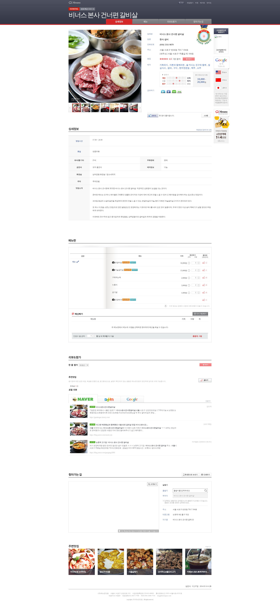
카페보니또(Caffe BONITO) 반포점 (198, 572)
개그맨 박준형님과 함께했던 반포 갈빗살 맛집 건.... (122, 425)
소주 (199, 68)
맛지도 (209, 3)
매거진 (202, 3)
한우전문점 (184, 68)
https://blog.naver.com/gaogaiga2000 (102, 453)
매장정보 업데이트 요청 (203, 130)
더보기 (207, 547)
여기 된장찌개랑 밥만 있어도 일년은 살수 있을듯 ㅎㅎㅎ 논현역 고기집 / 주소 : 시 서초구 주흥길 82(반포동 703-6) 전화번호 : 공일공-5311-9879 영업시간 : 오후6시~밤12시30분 (133, 447)
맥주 (193, 68)
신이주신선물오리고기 (166, 572)
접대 (170, 68)
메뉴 (74, 262)
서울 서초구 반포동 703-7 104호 (174, 50)
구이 (175, 68)
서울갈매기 (133, 572)
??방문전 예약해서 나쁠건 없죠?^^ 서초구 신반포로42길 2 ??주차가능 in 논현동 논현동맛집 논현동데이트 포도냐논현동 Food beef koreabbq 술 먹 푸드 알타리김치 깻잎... (133, 411)
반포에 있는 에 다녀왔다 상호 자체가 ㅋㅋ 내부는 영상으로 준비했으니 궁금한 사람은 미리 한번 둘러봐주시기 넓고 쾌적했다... (133, 429)
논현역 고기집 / (112, 442)
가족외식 (164, 65)
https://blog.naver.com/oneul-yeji (101, 435)
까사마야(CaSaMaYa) (78, 572)
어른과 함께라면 (177, 65)
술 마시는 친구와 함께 (196, 65)
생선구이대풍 (104, 572)
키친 (196, 3)
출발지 (165, 491)
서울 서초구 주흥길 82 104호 (181, 54)
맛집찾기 (190, 3)
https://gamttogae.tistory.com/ (100, 417)
